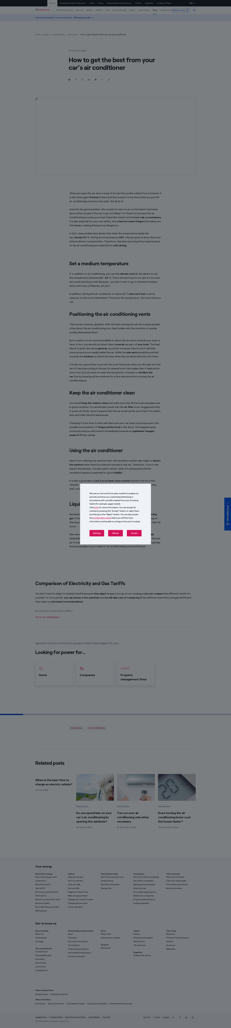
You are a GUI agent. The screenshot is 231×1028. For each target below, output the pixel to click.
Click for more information (103, 507)
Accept (134, 533)
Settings (97, 533)
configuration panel (102, 518)
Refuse (115, 533)
